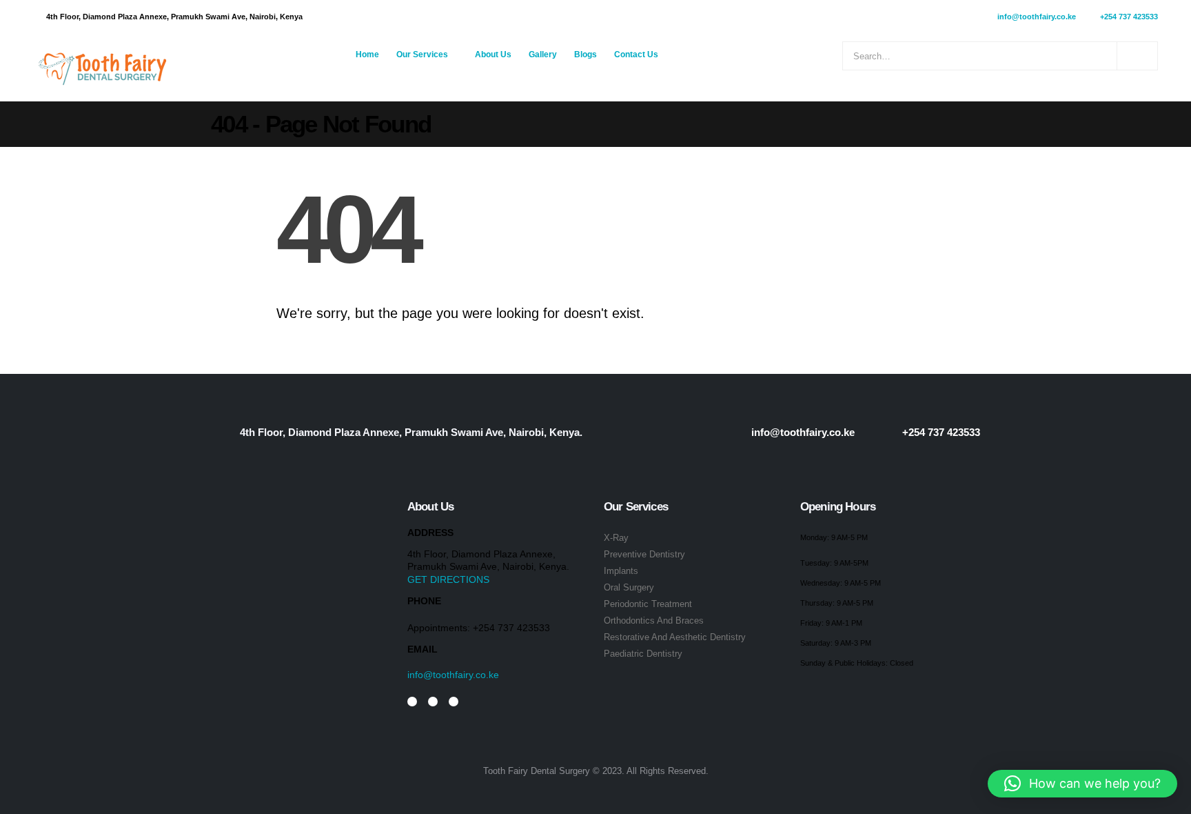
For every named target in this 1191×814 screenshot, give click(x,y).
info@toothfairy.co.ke (453, 674)
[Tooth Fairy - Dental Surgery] (102, 67)
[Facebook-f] (453, 701)
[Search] (1137, 56)
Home (367, 54)
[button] (1082, 783)
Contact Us (636, 54)
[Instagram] (412, 701)
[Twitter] (433, 701)
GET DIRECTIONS (448, 579)
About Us (493, 54)
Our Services (422, 54)
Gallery (543, 54)
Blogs (585, 54)
